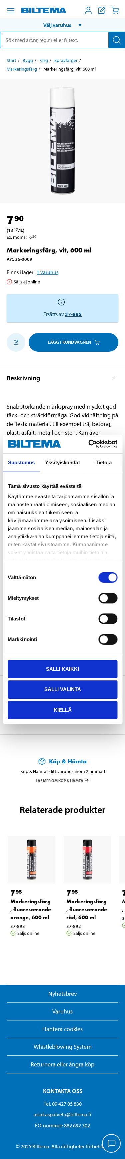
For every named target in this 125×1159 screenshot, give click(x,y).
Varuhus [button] (62, 1011)
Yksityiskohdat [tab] (62, 462)
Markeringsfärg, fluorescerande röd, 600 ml (86, 909)
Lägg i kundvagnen (69, 342)
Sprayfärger (66, 60)
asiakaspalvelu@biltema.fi (62, 1114)
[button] (62, 25)
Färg (43, 60)
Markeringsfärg (22, 69)
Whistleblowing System (63, 1046)
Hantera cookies (62, 1029)
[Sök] (116, 40)
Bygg (28, 60)
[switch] (107, 597)
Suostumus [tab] (21, 462)
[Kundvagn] (115, 10)
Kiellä (63, 710)
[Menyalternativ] (10, 10)
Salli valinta (62, 689)
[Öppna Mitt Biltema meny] (88, 10)
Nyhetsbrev (62, 993)
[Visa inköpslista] (101, 10)
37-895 (73, 314)
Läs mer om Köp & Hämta (59, 780)
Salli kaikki (62, 668)
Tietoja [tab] (104, 462)
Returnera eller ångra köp (62, 1064)
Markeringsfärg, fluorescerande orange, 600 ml (30, 909)
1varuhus (47, 272)
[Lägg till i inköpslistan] (16, 342)
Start (11, 60)
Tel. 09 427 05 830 (63, 1103)
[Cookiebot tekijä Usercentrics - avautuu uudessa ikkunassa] (89, 444)
